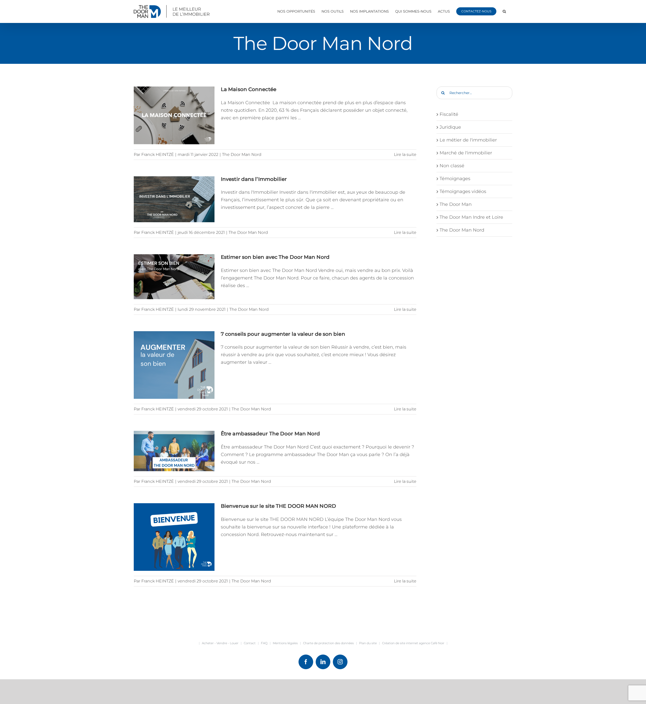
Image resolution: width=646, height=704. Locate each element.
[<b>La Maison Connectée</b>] (174, 115)
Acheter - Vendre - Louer (220, 643)
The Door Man (456, 204)
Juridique (450, 127)
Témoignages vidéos (463, 191)
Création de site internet (400, 643)
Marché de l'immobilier (466, 153)
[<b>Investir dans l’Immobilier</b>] (174, 199)
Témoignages (455, 178)
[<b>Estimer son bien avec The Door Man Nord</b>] (174, 276)
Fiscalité (449, 114)
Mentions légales (285, 643)
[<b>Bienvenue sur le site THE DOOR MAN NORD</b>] (174, 537)
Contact (250, 643)
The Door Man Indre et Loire (471, 217)
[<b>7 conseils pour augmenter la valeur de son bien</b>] (174, 365)
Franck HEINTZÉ (157, 154)
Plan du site (368, 643)
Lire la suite (405, 154)
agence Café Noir (431, 643)
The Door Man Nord (241, 154)
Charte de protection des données (328, 643)
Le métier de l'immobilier (468, 140)
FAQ (264, 643)
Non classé (452, 165)
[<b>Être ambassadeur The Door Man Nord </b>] (174, 451)
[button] (504, 11)
